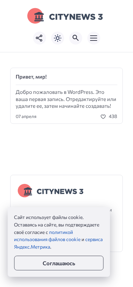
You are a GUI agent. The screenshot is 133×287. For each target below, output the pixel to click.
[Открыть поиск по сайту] (75, 38)
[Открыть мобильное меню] (93, 38)
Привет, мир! (31, 76)
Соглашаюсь (59, 263)
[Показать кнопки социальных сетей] (39, 38)
